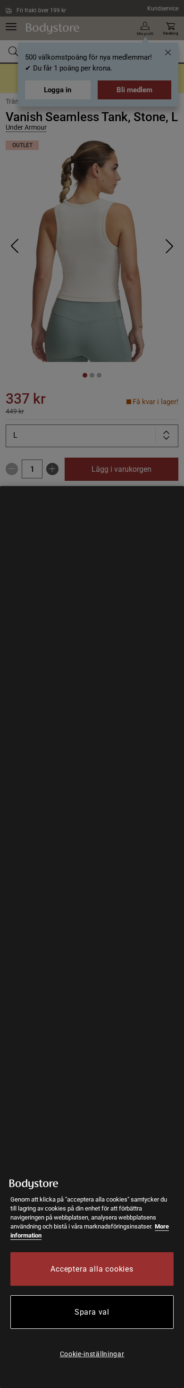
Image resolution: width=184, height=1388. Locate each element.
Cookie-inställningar (92, 1354)
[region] (92, 937)
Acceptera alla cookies (92, 1268)
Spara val (92, 1312)
